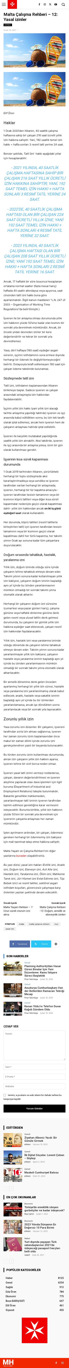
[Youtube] (55, 4)
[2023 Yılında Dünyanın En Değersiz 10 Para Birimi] (13, 1227)
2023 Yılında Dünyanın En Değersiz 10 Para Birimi (40, 1226)
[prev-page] (6, 1188)
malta (21, 924)
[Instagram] (45, 4)
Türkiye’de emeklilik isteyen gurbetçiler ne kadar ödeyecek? (44, 1209)
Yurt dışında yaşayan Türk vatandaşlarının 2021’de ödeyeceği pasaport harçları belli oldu (42, 1246)
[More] (56, 944)
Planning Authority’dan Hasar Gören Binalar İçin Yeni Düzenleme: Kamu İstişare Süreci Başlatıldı (42, 971)
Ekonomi (28, 1204)
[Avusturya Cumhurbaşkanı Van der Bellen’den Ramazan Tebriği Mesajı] (13, 990)
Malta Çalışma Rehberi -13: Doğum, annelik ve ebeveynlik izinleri (52, 911)
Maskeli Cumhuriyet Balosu (41, 1172)
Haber (27, 1238)
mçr (56, 924)
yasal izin (10, 929)
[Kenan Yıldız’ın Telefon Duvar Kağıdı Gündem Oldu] (13, 1009)
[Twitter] (50, 4)
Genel (7, 25)
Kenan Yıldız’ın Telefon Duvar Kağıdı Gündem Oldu (42, 1008)
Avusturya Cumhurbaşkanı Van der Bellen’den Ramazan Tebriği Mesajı (44, 991)
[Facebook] (39, 4)
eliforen (27, 1144)
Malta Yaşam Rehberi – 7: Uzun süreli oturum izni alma (18, 911)
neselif (27, 1255)
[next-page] (11, 1188)
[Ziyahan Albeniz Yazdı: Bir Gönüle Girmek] (13, 1140)
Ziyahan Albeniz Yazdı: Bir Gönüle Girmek (40, 1139)
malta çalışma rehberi (39, 924)
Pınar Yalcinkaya (31, 979)
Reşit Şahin (29, 1214)
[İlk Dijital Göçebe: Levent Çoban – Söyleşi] (13, 1157)
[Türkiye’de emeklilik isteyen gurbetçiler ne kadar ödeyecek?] (13, 1210)
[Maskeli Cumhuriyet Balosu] (13, 1175)
